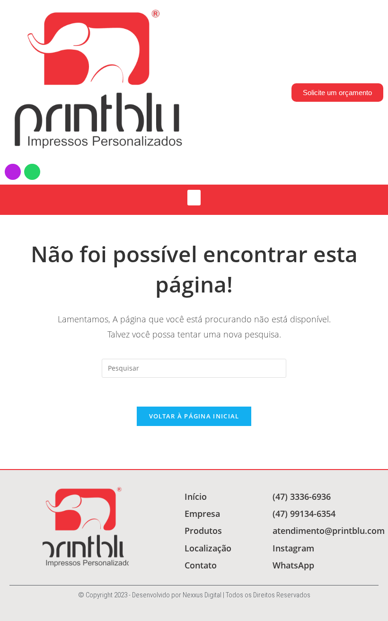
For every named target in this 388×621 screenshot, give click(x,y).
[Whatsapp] (32, 172)
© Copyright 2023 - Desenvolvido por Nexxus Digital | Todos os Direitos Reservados (194, 595)
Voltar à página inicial (194, 416)
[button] (194, 197)
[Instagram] (13, 172)
